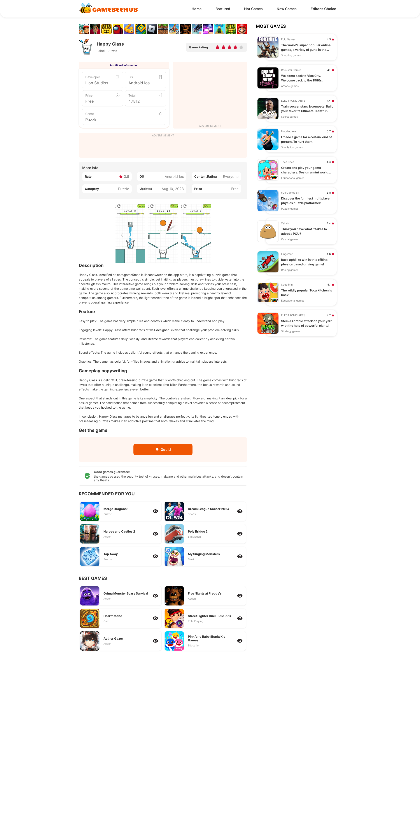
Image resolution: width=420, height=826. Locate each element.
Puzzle (91, 119)
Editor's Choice (323, 9)
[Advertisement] (210, 93)
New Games (287, 9)
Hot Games (253, 9)
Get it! (166, 449)
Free (89, 101)
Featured (222, 9)
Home (196, 9)
